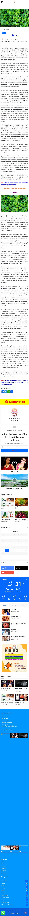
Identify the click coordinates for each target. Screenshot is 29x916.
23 (25, 547)
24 (3, 550)
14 (18, 544)
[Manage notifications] (25, 913)
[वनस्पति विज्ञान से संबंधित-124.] (6, 625)
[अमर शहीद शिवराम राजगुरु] (5, 853)
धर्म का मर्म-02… (15, 630)
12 (10, 544)
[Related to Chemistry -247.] (21, 683)
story (3, 890)
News (3, 883)
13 (14, 544)
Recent (14, 605)
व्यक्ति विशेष (14, 610)
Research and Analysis (7, 904)
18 (6, 547)
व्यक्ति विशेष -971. (19, 703)
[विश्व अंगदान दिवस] (7, 514)
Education (4, 881)
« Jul (2, 556)
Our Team (3, 870)
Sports (3, 900)
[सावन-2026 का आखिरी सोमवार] (5, 789)
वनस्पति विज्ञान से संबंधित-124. (18, 623)
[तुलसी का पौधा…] (21, 502)
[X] (15, 421)
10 (3, 544)
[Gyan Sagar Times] (14, 2)
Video (3, 888)
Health (7, 29)
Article (3, 885)
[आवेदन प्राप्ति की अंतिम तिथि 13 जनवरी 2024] (6, 638)
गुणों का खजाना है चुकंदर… (21, 519)
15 (22, 544)
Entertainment (5, 897)
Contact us (3, 873)
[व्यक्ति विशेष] (6, 612)
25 (7, 550)
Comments (23, 605)
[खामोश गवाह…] (23, 853)
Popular (5, 605)
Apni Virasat (5, 895)
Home (4, 29)
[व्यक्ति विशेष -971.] (21, 697)
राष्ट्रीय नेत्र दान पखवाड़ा (7, 507)
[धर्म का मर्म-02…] (6, 632)
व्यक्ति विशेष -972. (5, 688)
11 (6, 544)
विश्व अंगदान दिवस (5, 519)
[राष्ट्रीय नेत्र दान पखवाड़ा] (7, 502)
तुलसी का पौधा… (19, 507)
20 (14, 547)
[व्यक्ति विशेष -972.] (7, 683)
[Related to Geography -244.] (23, 848)
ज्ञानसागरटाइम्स (5, 39)
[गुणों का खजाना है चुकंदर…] (21, 514)
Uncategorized (5, 902)
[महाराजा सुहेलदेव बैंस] (6, 618)
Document (3, 868)
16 (25, 544)
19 (10, 547)
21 (18, 547)
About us (3, 866)
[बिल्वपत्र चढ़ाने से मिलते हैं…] (14, 853)
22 (22, 547)
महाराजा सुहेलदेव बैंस (16, 616)
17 (3, 547)
